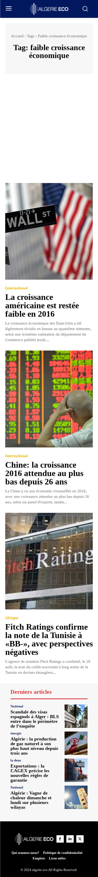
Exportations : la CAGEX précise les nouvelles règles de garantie (29, 773)
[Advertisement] (49, 131)
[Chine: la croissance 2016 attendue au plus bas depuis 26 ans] (49, 399)
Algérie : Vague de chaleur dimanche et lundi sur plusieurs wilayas (30, 800)
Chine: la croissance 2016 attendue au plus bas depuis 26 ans (44, 473)
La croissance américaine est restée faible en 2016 (42, 305)
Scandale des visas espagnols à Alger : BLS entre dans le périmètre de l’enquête (34, 719)
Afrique (11, 618)
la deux (15, 760)
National (16, 706)
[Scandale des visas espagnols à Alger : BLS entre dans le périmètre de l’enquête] (76, 716)
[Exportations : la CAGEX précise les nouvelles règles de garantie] (76, 770)
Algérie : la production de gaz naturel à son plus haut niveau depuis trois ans (34, 746)
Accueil (17, 36)
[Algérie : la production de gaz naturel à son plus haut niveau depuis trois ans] (76, 743)
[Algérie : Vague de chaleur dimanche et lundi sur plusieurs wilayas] (76, 797)
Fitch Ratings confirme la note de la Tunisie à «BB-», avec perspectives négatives (49, 639)
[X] (80, 839)
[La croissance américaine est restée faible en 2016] (49, 231)
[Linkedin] (70, 839)
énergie (15, 733)
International (16, 288)
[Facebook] (60, 839)
